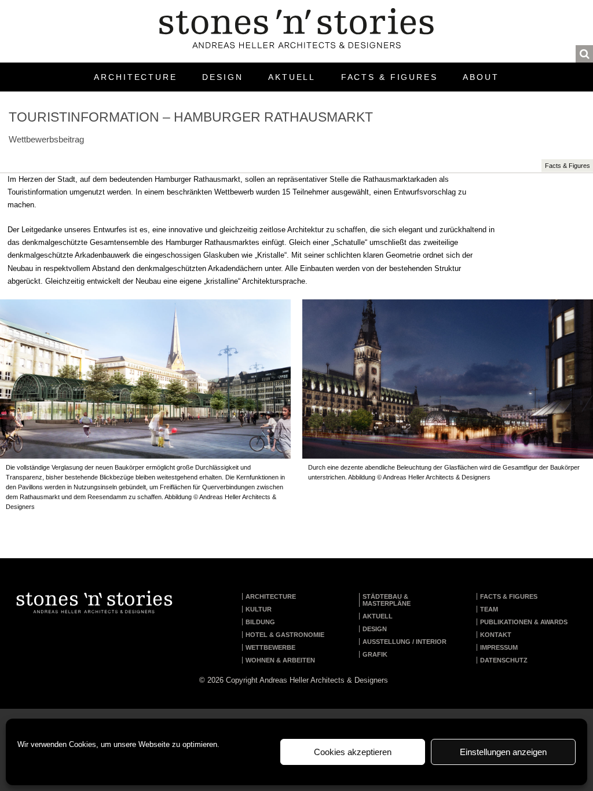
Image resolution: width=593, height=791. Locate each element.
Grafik (375, 654)
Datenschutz (504, 660)
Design (222, 77)
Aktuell (292, 77)
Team (489, 609)
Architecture (135, 77)
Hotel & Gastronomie (285, 634)
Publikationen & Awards (524, 621)
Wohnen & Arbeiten (280, 660)
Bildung (260, 621)
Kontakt (495, 634)
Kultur (259, 609)
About (481, 77)
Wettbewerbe (270, 647)
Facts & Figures (389, 77)
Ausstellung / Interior (404, 641)
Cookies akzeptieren (352, 752)
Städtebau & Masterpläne (387, 600)
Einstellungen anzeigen (503, 752)
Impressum (499, 647)
